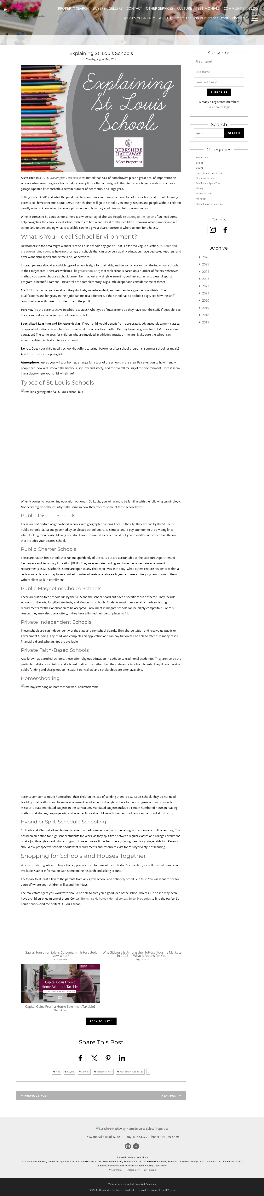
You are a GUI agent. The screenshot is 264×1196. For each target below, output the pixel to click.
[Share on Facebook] (80, 1058)
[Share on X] (94, 1058)
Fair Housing (149, 1170)
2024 (205, 272)
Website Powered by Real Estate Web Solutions (132, 1183)
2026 (205, 257)
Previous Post (35, 1095)
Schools (85, 1071)
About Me (240, 17)
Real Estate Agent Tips (131, 1071)
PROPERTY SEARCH (73, 8)
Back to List (100, 1021)
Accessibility (134, 1170)
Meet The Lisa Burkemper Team (202, 17)
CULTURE (184, 8)
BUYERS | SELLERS (108, 8)
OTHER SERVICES (159, 8)
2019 (205, 308)
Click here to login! (219, 107)
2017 (205, 322)
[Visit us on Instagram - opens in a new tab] (213, 230)
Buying (70, 1071)
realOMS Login (168, 1189)
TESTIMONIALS (208, 8)
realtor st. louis (104, 1071)
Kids (57, 1071)
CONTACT (134, 8)
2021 (205, 293)
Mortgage (201, 198)
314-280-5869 (169, 1137)
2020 (205, 300)
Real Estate (202, 157)
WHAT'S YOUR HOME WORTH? (148, 17)
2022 (205, 286)
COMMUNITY (234, 8)
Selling (199, 162)
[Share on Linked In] (122, 1058)
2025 (205, 264)
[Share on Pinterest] (108, 1058)
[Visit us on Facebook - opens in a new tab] (225, 230)
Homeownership (205, 178)
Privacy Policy (115, 1170)
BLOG (253, 8)
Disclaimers (152, 1189)
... (148, 1071)
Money (199, 188)
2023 (205, 279)
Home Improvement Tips (209, 204)
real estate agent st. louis (209, 173)
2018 (205, 315)
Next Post (170, 1095)
